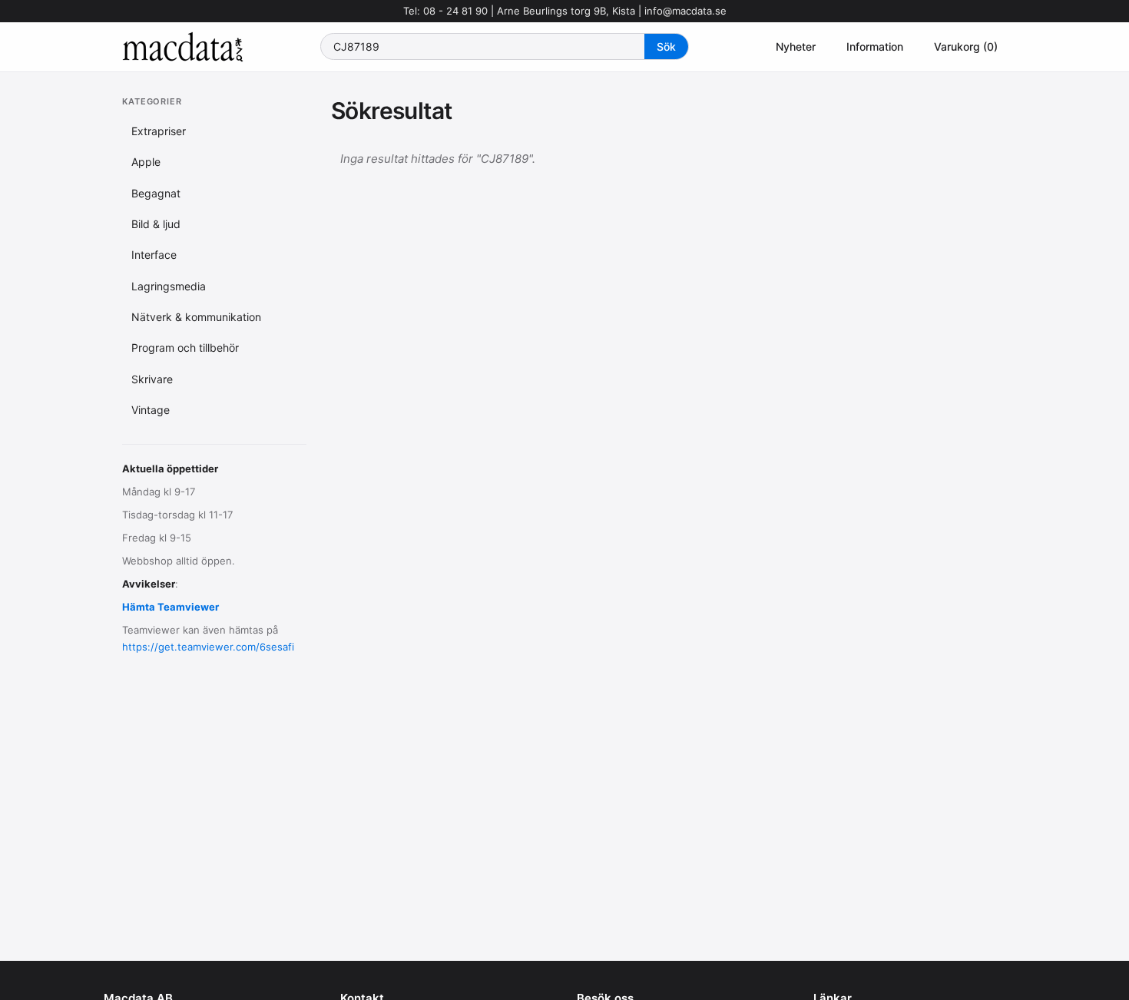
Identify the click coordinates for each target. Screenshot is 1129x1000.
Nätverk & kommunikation (196, 316)
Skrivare (152, 379)
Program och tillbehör (185, 347)
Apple (146, 161)
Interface (154, 254)
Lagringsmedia (168, 286)
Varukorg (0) (966, 46)
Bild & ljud (155, 223)
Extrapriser (158, 130)
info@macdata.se (685, 11)
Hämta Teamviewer (170, 607)
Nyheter (796, 46)
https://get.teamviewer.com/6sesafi (208, 647)
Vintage (150, 409)
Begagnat (155, 192)
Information (874, 46)
